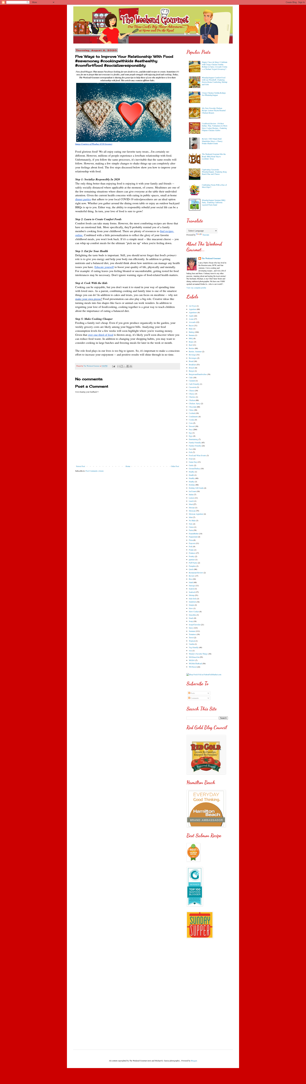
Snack (191, 618)
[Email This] (118, 366)
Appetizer (192, 309)
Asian (191, 319)
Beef (190, 345)
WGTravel (193, 666)
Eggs (191, 436)
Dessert (192, 426)
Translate (205, 234)
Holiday (192, 484)
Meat (191, 504)
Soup (191, 621)
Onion (191, 527)
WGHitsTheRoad (195, 663)
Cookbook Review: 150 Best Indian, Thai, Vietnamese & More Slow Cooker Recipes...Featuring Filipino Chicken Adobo (214, 127)
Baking (191, 332)
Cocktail (192, 413)
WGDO (192, 660)
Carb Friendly (194, 384)
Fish (190, 452)
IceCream (192, 491)
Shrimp (191, 595)
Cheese (191, 390)
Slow (191, 608)
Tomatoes (192, 634)
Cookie (191, 419)
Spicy (191, 627)
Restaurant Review (196, 572)
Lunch (191, 501)
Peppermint (193, 536)
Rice (190, 579)
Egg (190, 432)
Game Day (193, 462)
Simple (191, 605)
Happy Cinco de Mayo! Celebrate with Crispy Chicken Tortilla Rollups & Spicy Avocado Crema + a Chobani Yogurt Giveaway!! (214, 65)
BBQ (191, 338)
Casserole (192, 387)
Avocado (192, 322)
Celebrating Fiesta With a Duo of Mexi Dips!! (214, 186)
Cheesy (191, 393)
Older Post (175, 466)
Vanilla (191, 644)
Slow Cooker (194, 611)
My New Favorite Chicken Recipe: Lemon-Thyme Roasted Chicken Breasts (214, 110)
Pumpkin (192, 566)
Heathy (191, 481)
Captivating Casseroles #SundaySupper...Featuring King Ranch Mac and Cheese (214, 171)
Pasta (191, 530)
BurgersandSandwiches (198, 374)
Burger (191, 371)
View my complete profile (196, 287)
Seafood (192, 592)
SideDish (192, 601)
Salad (191, 582)
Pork (191, 546)
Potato (191, 549)
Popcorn (192, 543)
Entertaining (193, 439)
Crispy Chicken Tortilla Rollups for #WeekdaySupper (214, 94)
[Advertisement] (207, 991)
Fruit (191, 458)
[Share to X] (124, 366)
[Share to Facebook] (127, 366)
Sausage (192, 585)
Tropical (192, 640)
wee (190, 650)
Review (192, 575)
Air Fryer (192, 306)
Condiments (193, 416)
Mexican (192, 510)
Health (191, 475)
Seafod (191, 588)
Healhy (191, 471)
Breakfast (192, 364)
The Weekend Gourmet (211, 258)
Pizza (191, 540)
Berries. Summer (195, 351)
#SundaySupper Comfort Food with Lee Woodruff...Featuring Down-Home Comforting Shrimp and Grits (214, 81)
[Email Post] (113, 366)
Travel (191, 637)
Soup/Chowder (194, 624)
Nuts (191, 523)
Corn (191, 423)
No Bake (192, 520)
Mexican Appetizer (196, 514)
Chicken (192, 400)
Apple (191, 315)
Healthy (192, 478)
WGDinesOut (194, 657)
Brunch (191, 367)
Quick (191, 569)
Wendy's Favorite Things (198, 653)
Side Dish (192, 598)
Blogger (194, 1060)
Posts (192, 693)
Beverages (193, 358)
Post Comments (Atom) (95, 471)
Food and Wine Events (197, 455)
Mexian (192, 507)
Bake (191, 328)
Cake (191, 377)
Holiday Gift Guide (196, 488)
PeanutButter (194, 533)
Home (128, 466)
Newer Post (80, 466)
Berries (191, 348)
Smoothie (192, 615)
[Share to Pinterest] (130, 366)
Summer (192, 631)
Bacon (191, 325)
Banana (191, 335)
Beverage (192, 354)
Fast (190, 449)
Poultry (191, 556)
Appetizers (193, 312)
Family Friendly (195, 442)
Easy (191, 429)
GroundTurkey (194, 468)
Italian (191, 494)
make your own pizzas (88, 299)
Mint (191, 517)
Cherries (192, 397)
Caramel (192, 380)
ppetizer (192, 559)
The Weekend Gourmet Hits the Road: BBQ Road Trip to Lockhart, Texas (214, 156)
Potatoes (192, 553)
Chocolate (192, 406)
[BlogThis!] (121, 366)
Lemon (191, 497)
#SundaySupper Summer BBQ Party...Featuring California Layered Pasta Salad (213, 202)
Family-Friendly (195, 445)
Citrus (191, 410)
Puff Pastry (193, 562)
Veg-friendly (193, 647)
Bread (191, 361)
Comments (194, 698)
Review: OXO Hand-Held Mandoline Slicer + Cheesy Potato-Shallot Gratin (212, 141)
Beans (191, 341)
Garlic (191, 465)
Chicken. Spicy (194, 403)
